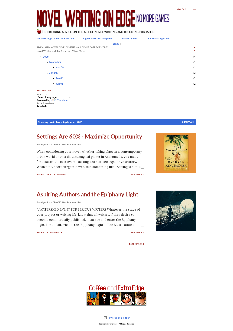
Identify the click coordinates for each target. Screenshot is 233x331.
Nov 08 (60, 67)
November (55, 62)
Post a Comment (57, 174)
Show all (188, 121)
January (53, 73)
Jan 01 (59, 83)
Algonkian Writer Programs (97, 38)
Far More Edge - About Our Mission (55, 38)
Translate (62, 100)
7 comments (54, 232)
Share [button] (40, 174)
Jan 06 (59, 78)
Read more (137, 174)
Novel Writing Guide (158, 38)
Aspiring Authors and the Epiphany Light (87, 194)
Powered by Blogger (118, 317)
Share (116, 43)
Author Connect (130, 38)
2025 (46, 56)
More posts (136, 244)
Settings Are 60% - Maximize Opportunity (89, 136)
